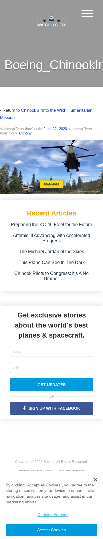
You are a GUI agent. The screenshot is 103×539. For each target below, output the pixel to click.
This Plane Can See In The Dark (52, 262)
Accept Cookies (51, 530)
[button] (95, 479)
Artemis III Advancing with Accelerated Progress (51, 238)
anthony (25, 133)
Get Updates (51, 384)
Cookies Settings (52, 514)
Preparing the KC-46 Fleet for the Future (51, 224)
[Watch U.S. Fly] (51, 20)
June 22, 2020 (55, 129)
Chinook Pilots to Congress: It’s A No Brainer (51, 276)
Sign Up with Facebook (54, 408)
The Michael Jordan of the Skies (51, 251)
